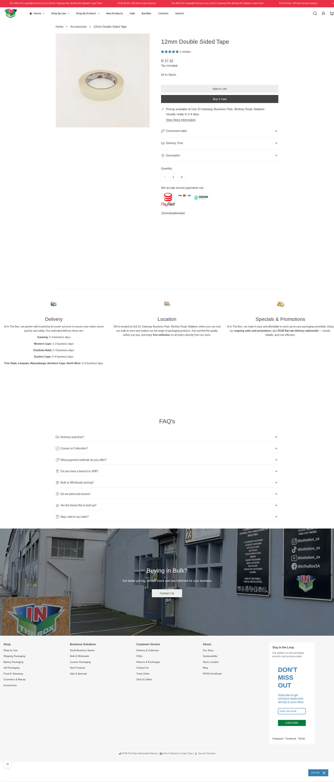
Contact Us (167, 593)
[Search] (315, 13)
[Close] (324, 772)
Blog (205, 667)
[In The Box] (10, 13)
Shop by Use (10, 650)
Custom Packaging (80, 662)
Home (59, 26)
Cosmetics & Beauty (14, 679)
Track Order (143, 673)
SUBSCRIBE (292, 723)
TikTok (301, 738)
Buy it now (219, 99)
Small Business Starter (82, 650)
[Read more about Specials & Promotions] (280, 304)
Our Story (208, 650)
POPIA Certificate (212, 673)
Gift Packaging (11, 667)
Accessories (78, 26)
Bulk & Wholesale (79, 656)
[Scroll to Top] (327, 763)
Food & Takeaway (13, 673)
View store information (181, 119)
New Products (77, 667)
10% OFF (315, 773)
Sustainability (210, 656)
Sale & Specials (78, 673)
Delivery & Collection (147, 650)
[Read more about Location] (167, 304)
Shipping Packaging (14, 656)
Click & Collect (144, 679)
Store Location (211, 662)
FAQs (139, 656)
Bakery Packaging (13, 662)
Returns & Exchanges (148, 662)
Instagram (278, 738)
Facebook (290, 738)
